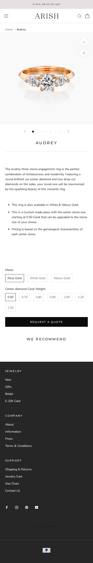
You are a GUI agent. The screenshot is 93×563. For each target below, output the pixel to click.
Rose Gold (15, 278)
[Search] (80, 16)
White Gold (37, 278)
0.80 (39, 297)
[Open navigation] (6, 15)
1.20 (81, 297)
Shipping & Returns (18, 469)
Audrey (21, 29)
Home (9, 29)
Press (9, 439)
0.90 (53, 297)
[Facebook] (6, 507)
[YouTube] (36, 507)
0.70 (24, 297)
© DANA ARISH (46, 526)
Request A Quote (46, 322)
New (8, 380)
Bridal (9, 394)
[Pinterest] (26, 507)
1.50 (10, 308)
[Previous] (25, 131)
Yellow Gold (62, 278)
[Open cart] (87, 16)
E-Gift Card (12, 401)
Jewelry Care (13, 476)
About (9, 424)
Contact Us (12, 491)
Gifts (8, 387)
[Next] (68, 131)
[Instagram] (16, 507)
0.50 (10, 297)
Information (13, 432)
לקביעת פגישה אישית (46, 4)
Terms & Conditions (18, 446)
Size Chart (12, 484)
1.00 (67, 297)
